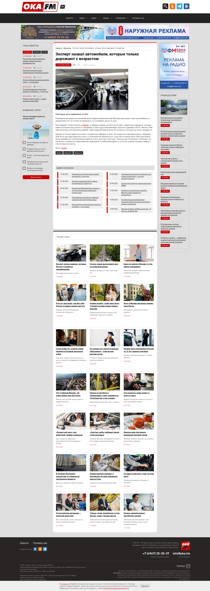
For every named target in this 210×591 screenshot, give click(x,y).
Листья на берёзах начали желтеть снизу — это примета (36, 81)
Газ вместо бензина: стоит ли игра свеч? (139, 475)
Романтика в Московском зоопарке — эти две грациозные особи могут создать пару (86, 190)
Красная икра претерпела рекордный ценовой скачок (135, 433)
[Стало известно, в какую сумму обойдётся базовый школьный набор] (71, 346)
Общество (67, 48)
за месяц (37, 52)
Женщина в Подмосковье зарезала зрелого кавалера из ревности (172, 199)
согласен (64, 584)
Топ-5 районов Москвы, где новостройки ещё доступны (68, 394)
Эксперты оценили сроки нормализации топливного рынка (35, 71)
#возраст (68, 153)
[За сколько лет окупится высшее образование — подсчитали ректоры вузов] (105, 346)
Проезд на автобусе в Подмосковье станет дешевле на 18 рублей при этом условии (104, 395)
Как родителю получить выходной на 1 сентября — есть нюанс (86, 205)
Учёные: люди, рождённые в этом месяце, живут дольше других (104, 514)
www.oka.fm (117, 573)
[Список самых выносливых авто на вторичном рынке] (105, 261)
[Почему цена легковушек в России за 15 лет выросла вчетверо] (139, 346)
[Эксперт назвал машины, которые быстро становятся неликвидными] (71, 261)
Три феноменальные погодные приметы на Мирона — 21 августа (35, 90)
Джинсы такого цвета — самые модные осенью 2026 (34, 100)
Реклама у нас (138, 18)
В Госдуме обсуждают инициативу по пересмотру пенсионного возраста (68, 476)
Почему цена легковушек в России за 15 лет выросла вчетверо (139, 350)
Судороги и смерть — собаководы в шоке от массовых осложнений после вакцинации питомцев (173, 240)
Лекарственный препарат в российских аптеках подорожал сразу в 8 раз (104, 476)
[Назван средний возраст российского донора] (139, 510)
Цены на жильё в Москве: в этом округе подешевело (138, 265)
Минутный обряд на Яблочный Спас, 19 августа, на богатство (136, 210)
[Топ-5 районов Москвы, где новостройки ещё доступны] (71, 390)
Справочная (121, 18)
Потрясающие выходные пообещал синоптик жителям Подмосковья (85, 198)
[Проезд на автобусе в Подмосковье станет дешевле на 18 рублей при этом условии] (105, 390)
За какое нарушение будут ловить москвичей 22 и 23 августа (84, 182)
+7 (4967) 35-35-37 (156, 553)
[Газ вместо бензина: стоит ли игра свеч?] (139, 471)
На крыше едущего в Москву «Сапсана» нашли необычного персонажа (172, 147)
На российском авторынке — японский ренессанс (68, 514)
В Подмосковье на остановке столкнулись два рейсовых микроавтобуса (172, 120)
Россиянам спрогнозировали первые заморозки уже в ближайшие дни (34, 61)
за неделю (27, 52)
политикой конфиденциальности (116, 588)
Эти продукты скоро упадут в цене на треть (136, 394)
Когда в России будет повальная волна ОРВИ (136, 184)
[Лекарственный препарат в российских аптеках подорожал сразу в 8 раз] (105, 471)
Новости (69, 18)
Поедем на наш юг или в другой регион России (36, 150)
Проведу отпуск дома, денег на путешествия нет (37, 163)
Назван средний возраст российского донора (134, 514)
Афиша (106, 18)
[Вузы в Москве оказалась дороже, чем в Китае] (139, 300)
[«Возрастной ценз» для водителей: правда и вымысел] (71, 429)
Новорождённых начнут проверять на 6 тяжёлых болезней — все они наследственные (136, 176)
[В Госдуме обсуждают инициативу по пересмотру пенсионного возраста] (71, 471)
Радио (93, 18)
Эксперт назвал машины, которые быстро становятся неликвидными (71, 266)
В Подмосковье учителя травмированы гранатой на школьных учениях (171, 226)
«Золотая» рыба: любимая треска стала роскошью (104, 433)
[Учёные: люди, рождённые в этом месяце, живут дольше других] (105, 510)
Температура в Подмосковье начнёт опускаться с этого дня (85, 175)
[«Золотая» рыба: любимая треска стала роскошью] (105, 429)
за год (45, 52)
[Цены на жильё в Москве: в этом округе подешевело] (139, 261)
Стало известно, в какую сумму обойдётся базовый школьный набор (70, 351)
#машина (78, 153)
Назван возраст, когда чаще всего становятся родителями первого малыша (104, 306)
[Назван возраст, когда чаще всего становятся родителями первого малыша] (105, 300)
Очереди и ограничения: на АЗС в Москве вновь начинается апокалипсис (134, 192)
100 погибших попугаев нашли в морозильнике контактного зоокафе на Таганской (173, 212)
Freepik (64, 148)
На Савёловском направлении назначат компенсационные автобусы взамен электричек (135, 201)
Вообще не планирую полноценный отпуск (35, 169)
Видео (82, 18)
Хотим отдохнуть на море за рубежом (37, 143)
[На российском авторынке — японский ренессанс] (71, 510)
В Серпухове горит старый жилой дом (173, 173)
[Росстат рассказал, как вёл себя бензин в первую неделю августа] (71, 300)
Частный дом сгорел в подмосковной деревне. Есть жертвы (172, 160)
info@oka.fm (181, 553)
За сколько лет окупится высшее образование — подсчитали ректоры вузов (104, 351)
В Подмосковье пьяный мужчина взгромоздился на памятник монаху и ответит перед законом (173, 133)
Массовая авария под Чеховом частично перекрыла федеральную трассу (174, 185)
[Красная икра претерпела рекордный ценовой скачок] (139, 429)
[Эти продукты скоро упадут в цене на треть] (139, 390)
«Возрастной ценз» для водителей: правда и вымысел (69, 433)
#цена (59, 153)
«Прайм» (85, 125)
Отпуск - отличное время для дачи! (38, 156)
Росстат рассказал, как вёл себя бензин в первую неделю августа (70, 304)
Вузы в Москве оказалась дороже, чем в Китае (139, 304)
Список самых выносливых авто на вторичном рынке (104, 265)
